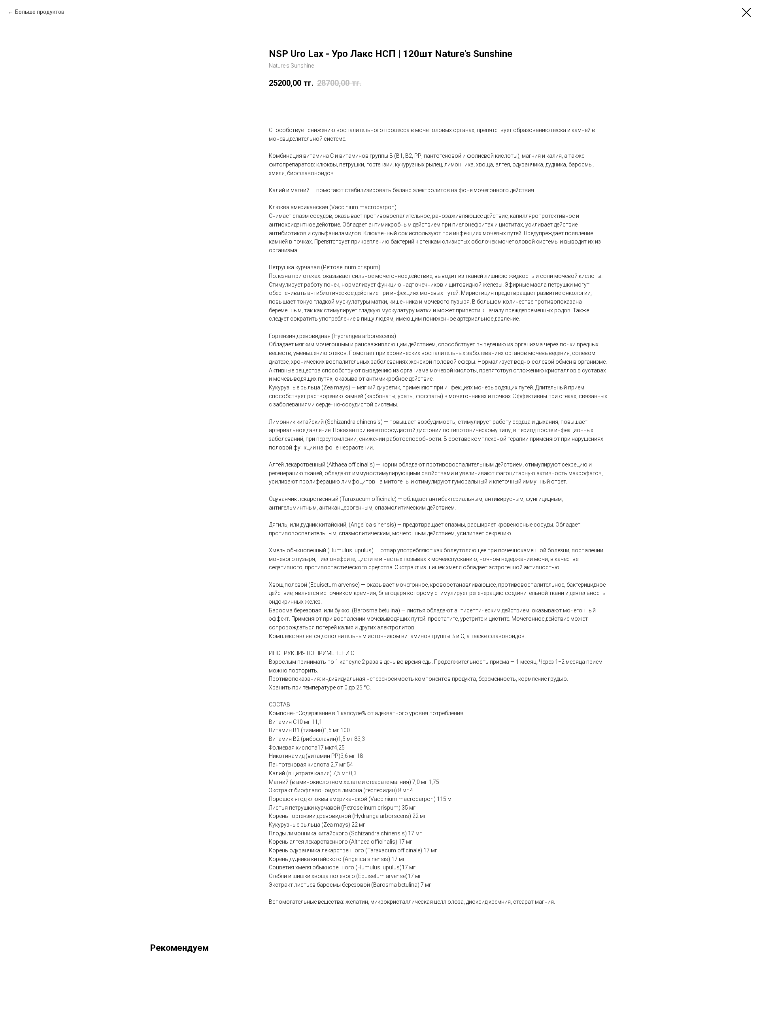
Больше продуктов (39, 12)
